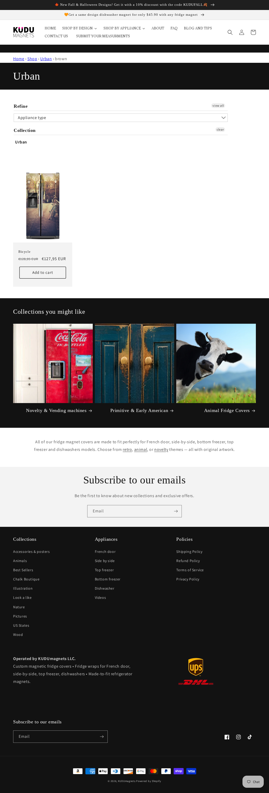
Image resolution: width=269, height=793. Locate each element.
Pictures (20, 616)
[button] (230, 32)
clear (220, 129)
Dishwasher (105, 588)
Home (18, 58)
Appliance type (32, 117)
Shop (32, 58)
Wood (18, 634)
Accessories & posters (31, 551)
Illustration (23, 588)
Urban (46, 58)
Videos (100, 597)
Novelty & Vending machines (56, 410)
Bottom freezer (108, 579)
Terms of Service (190, 570)
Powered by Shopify (148, 781)
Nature (19, 607)
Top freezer (104, 570)
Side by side (105, 560)
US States (21, 625)
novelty (161, 449)
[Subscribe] (176, 511)
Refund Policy (188, 560)
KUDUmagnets (127, 781)
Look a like (22, 597)
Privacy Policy (187, 579)
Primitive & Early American (139, 410)
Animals (20, 560)
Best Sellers (23, 570)
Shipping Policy (189, 551)
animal (140, 449)
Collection (25, 130)
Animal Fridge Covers (227, 410)
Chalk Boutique (26, 579)
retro (127, 449)
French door (105, 551)
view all (218, 105)
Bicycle (24, 252)
